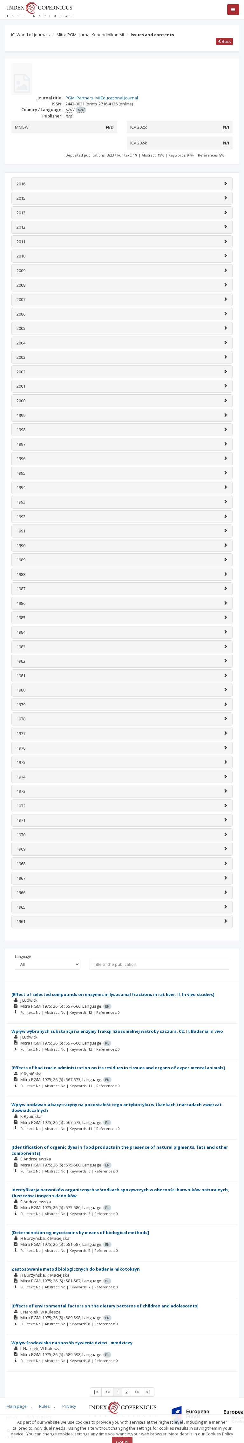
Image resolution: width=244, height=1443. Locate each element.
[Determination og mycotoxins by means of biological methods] (80, 1232)
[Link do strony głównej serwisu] (39, 9)
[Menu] (233, 9)
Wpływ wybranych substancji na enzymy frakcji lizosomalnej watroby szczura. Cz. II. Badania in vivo (117, 1031)
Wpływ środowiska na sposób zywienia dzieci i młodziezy (71, 1343)
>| (148, 1392)
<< (107, 1392)
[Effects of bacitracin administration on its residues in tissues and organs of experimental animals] (118, 1068)
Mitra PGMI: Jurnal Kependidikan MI (90, 34)
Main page (16, 1406)
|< (95, 1392)
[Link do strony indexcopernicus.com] (122, 1409)
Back (226, 41)
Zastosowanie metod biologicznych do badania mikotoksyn (75, 1269)
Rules (44, 1406)
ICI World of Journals (30, 34)
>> (136, 1392)
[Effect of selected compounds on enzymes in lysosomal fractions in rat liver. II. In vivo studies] (112, 994)
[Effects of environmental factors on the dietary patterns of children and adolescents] (105, 1306)
